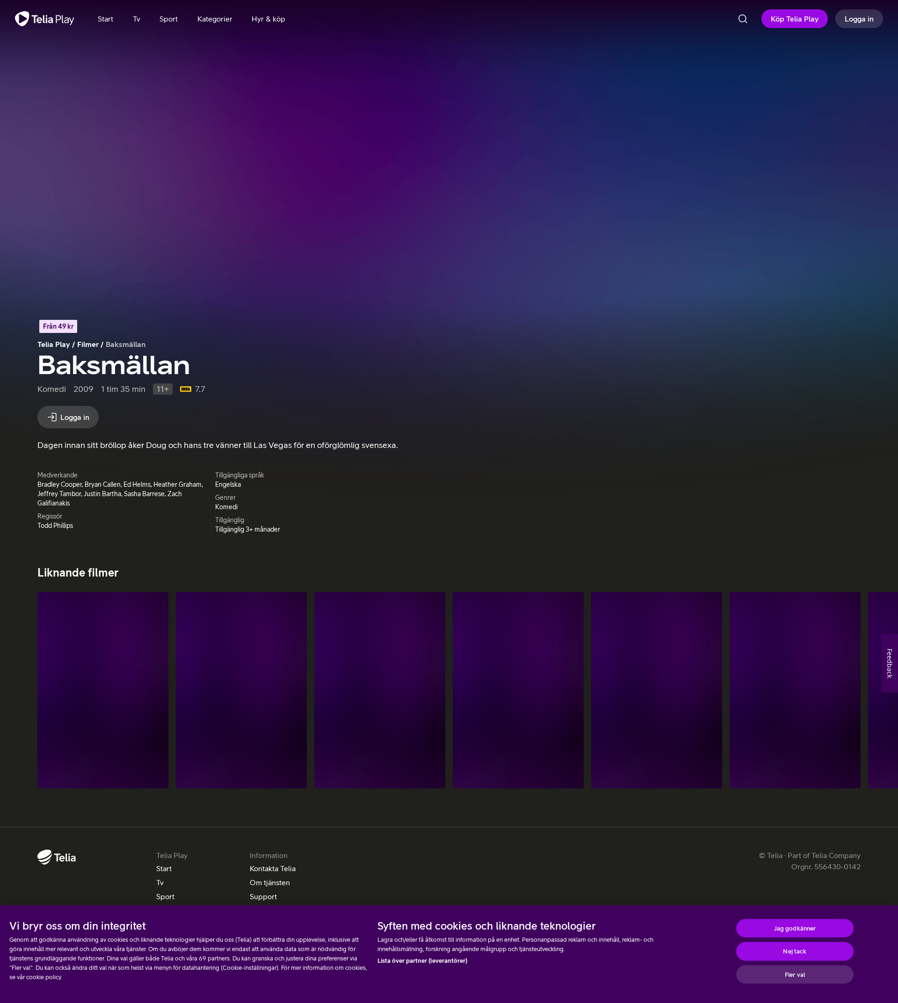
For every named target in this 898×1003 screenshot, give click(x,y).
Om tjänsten (270, 882)
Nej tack (794, 951)
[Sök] (742, 18)
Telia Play (53, 344)
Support (263, 896)
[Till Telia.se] (56, 857)
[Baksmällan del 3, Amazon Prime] (102, 690)
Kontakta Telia (273, 868)
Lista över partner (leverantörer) (422, 960)
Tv (160, 882)
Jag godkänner (795, 927)
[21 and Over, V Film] (795, 690)
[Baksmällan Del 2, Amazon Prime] (241, 690)
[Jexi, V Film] (518, 690)
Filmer (88, 344)
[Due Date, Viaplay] (379, 690)
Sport (165, 896)
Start (164, 868)
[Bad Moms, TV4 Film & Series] (656, 690)
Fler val (795, 974)
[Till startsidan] (44, 18)
